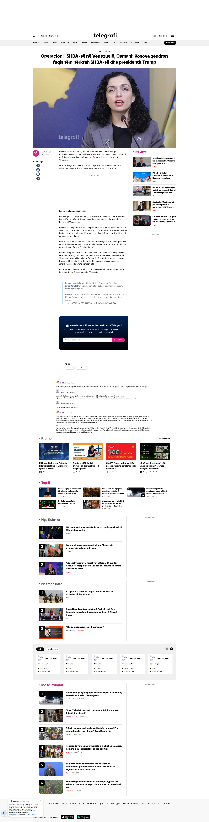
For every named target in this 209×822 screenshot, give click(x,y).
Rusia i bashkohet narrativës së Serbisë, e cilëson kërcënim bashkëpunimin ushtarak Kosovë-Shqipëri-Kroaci (92, 612)
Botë (55, 43)
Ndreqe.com (154, 803)
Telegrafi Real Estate (150, 472)
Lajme (45, 43)
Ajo (113, 43)
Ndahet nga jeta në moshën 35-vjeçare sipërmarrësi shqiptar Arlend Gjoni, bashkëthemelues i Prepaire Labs (69, 494)
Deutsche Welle (130, 803)
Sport (84, 43)
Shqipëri (155, 196)
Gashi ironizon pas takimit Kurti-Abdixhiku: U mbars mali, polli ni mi (164, 161)
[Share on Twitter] (38, 170)
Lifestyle (123, 43)
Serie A (68, 734)
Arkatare (69, 664)
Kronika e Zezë (71, 699)
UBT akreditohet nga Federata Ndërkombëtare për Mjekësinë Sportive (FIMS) (53, 466)
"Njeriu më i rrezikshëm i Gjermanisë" (85, 627)
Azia (67, 598)
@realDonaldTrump (74, 286)
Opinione (80, 630)
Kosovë (68, 534)
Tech (75, 43)
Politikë (155, 167)
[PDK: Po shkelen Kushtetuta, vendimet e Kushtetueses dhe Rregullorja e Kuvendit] (142, 176)
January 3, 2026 (108, 303)
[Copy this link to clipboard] (38, 178)
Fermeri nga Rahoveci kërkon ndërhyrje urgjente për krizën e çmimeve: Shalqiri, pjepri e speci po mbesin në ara (93, 784)
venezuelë (69, 368)
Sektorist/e (154, 664)
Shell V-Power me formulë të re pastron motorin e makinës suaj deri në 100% (121, 466)
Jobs (154, 36)
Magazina (95, 43)
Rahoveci (69, 791)
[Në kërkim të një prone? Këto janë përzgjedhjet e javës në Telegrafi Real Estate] (155, 451)
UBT (44, 472)
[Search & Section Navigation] (172, 36)
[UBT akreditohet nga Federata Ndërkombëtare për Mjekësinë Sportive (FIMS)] (54, 451)
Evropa (68, 618)
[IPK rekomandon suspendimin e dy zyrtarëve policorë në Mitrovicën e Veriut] (51, 532)
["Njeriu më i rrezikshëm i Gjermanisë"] (51, 632)
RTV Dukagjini (113, 803)
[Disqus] (104, 406)
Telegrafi (47, 152)
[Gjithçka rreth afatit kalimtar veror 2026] (47, 504)
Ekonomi (65, 43)
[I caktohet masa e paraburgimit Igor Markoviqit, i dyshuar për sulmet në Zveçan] (51, 550)
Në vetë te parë (71, 717)
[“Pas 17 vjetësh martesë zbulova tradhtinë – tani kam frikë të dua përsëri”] (51, 715)
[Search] (34, 36)
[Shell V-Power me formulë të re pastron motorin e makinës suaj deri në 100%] (121, 451)
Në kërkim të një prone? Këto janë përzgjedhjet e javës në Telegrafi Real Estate (153, 466)
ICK (143, 803)
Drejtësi (68, 551)
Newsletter (170, 43)
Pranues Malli (43, 664)
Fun (145, 43)
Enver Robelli (70, 630)
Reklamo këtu (164, 438)
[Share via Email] (38, 174)
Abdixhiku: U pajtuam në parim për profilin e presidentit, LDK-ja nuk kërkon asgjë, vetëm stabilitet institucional (163, 207)
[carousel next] (171, 648)
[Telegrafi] (104, 36)
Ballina (36, 43)
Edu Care (79, 472)
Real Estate (164, 36)
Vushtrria (69, 752)
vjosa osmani (81, 368)
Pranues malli (127, 664)
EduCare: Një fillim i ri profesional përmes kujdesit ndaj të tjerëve (86, 466)
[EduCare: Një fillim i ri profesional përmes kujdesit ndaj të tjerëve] (88, 451)
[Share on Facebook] (38, 165)
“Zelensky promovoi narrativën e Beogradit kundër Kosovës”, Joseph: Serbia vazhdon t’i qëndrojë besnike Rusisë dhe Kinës (93, 566)
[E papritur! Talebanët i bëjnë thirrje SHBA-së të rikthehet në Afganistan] (51, 596)
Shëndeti (135, 43)
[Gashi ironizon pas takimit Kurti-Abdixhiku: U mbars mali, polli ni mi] (142, 162)
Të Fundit (42, 36)
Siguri (68, 773)
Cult (106, 43)
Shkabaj (167, 803)
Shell (111, 472)
